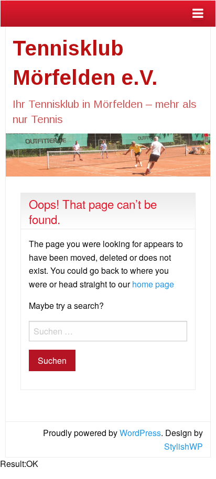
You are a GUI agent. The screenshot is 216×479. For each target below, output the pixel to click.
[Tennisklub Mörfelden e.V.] (108, 154)
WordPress (140, 433)
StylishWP (183, 446)
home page (153, 284)
